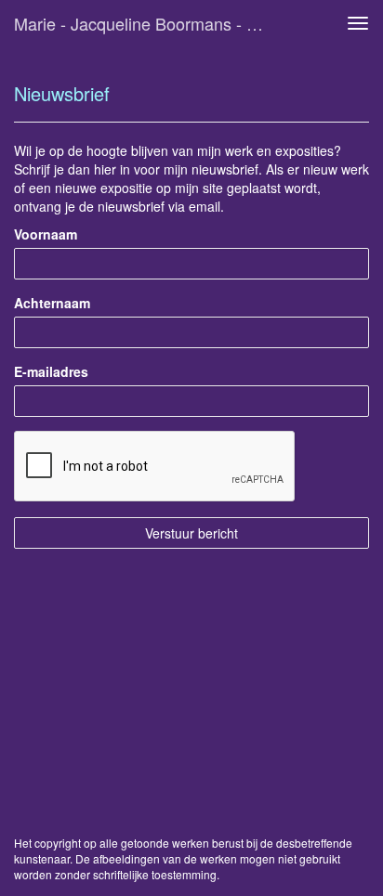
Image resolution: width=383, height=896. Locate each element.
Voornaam (45, 234)
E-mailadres (51, 371)
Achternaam (52, 302)
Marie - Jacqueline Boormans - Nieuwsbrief (146, 23)
